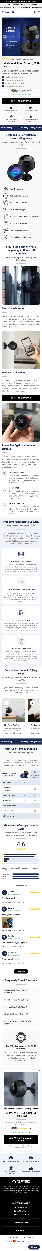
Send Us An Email (22, 1207)
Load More (21, 971)
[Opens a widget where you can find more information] (34, 1247)
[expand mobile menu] (39, 12)
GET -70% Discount (21, 100)
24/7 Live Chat (21, 1211)
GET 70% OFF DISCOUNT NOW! (21, 1139)
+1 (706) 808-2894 (23, 1214)
